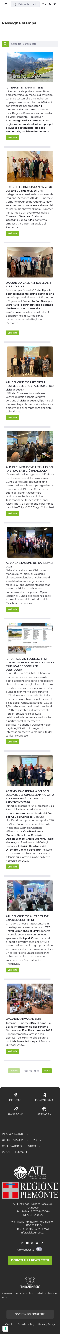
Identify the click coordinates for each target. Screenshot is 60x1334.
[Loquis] (32, 1243)
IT (43, 4)
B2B (34, 1140)
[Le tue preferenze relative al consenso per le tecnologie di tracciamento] (5, 1329)
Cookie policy (26, 1324)
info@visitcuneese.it (33, 1232)
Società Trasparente (30, 1314)
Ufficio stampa (13, 1140)
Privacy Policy (46, 1324)
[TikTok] (42, 1243)
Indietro (14, 1070)
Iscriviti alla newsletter (30, 1260)
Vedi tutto (12, 137)
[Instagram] (22, 1243)
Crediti (9, 1324)
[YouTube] (27, 1243)
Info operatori (13, 1134)
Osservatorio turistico (19, 1146)
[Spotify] (37, 1243)
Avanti (47, 1070)
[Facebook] (18, 1243)
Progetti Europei (14, 1152)
